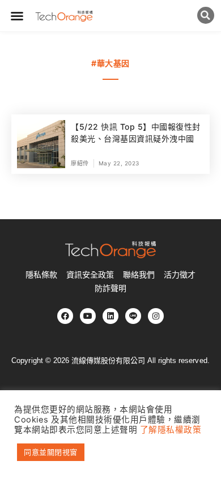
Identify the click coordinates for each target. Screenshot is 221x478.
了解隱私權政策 (171, 430)
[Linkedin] (110, 316)
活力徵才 (180, 274)
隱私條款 (41, 274)
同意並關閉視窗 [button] (51, 451)
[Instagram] (156, 316)
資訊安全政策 (90, 274)
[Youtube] (88, 316)
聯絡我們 (139, 274)
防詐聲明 (110, 288)
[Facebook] (65, 316)
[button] (17, 16)
